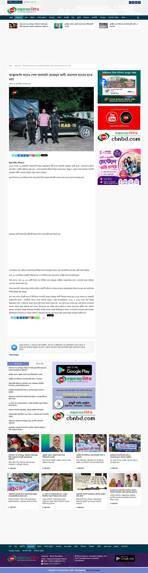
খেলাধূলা (51, 17)
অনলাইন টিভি (26, 551)
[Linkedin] (26, 155)
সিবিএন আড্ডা (39, 551)
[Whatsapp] (38, 155)
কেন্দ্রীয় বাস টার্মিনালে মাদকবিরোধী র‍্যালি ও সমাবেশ (25, 379)
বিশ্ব (73, 17)
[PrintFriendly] (14, 155)
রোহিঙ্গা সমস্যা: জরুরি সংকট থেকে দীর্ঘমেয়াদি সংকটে (25, 374)
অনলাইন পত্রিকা (113, 17)
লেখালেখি (124, 546)
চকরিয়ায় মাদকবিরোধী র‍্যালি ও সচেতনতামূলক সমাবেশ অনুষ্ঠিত (120, 456)
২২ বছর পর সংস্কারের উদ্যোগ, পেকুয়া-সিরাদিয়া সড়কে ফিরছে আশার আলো (55, 495)
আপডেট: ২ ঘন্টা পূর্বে (30, 2)
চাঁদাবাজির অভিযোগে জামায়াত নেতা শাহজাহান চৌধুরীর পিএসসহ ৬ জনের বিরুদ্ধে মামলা (26, 384)
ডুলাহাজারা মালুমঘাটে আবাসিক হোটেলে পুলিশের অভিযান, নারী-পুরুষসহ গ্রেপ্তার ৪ (123, 491)
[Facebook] (20, 155)
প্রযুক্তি (79, 17)
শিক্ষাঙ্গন (103, 17)
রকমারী (66, 17)
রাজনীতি (94, 17)
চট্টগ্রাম (32, 17)
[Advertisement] (65, 47)
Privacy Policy (14, 551)
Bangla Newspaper (93, 570)
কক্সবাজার (19, 17)
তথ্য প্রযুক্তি (67, 546)
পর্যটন (59, 17)
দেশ (26, 17)
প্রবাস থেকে (107, 546)
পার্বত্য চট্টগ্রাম (41, 17)
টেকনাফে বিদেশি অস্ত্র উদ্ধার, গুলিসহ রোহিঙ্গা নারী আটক (26, 410)
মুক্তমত (116, 546)
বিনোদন (86, 17)
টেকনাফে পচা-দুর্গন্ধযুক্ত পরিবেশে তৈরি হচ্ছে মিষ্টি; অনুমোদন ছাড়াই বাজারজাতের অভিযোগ (22, 457)
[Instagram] (32, 155)
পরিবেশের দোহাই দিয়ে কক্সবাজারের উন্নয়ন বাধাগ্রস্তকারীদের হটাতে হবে (22, 495)
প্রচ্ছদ (11, 17)
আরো (123, 17)
